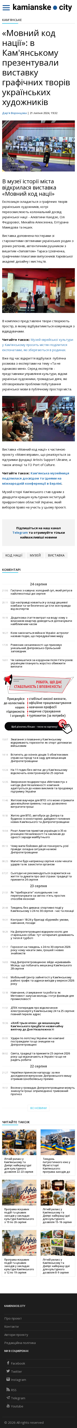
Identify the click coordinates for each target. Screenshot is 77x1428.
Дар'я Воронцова (14, 113)
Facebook (18, 1363)
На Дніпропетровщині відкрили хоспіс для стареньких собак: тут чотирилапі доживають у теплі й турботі (42, 935)
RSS (13, 1390)
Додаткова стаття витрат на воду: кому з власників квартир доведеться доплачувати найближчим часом (41, 621)
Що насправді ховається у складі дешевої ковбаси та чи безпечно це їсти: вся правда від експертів (41, 605)
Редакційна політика (20, 1343)
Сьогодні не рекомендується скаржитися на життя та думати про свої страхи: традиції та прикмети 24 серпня (41, 876)
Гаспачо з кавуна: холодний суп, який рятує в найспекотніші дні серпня (41, 592)
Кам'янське (12, 20)
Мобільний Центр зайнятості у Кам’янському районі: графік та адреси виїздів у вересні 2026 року (42, 980)
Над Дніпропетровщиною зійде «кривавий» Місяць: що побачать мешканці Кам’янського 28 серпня (41, 965)
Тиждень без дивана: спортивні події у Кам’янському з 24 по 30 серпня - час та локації (42, 909)
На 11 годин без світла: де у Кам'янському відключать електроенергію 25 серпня (39, 771)
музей (35, 555)
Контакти (11, 1326)
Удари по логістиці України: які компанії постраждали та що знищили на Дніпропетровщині (37, 1041)
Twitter (16, 1371)
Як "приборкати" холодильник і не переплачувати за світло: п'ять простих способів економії (38, 895)
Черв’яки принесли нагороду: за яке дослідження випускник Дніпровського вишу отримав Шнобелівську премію (41, 1076)
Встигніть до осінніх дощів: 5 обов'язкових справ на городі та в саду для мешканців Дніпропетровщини (39, 758)
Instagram (18, 1379)
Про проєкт (13, 1318)
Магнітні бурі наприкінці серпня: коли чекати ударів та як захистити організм (41, 863)
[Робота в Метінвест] (38, 704)
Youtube (17, 1406)
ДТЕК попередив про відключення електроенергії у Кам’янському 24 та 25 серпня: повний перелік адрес (43, 1011)
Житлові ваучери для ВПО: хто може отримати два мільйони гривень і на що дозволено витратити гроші (42, 803)
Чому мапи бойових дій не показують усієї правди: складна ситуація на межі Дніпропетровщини (39, 849)
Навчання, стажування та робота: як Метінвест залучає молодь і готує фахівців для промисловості (42, 996)
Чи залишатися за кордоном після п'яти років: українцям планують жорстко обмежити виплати (42, 663)
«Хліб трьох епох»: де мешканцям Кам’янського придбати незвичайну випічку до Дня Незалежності (37, 1026)
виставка (56, 555)
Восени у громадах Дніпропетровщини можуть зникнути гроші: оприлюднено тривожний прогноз (43, 1091)
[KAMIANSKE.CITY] (42, 7)
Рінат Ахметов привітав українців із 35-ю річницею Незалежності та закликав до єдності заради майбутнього (39, 834)
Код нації (13, 555)
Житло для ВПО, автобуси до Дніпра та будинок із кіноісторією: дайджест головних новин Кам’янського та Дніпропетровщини (40, 819)
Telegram (20, 532)
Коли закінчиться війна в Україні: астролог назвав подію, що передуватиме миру (40, 634)
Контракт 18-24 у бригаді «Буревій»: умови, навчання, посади (40, 921)
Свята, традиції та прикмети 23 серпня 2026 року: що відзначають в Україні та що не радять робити (40, 1056)
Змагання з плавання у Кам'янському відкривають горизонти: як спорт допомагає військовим (41, 742)
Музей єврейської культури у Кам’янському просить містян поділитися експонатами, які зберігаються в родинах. (37, 344)
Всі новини (38, 1108)
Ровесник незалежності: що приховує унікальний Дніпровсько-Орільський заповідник (36, 648)
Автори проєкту (16, 1334)
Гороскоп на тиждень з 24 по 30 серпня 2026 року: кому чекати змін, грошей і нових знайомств (40, 950)
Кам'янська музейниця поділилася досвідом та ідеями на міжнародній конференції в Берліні (35, 478)
